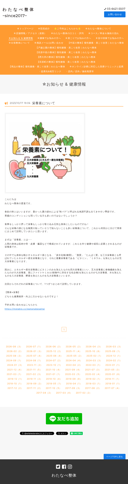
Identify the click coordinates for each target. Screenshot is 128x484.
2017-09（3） (73, 388)
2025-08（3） (14, 355)
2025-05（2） (74, 355)
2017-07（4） (113, 388)
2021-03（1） (14, 374)
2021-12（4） (15, 369)
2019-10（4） (54, 378)
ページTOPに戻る (114, 456)
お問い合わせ (115, 14)
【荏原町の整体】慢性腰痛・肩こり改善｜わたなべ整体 (66, 61)
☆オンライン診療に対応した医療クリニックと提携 (96, 66)
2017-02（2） (84, 392)
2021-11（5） (34, 369)
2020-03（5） (73, 374)
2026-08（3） (14, 346)
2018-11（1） (113, 378)
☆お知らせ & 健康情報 (21, 38)
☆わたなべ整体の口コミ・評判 (67, 33)
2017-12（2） (15, 388)
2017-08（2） (93, 388)
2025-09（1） (113, 351)
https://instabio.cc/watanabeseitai (25, 309)
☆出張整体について (19, 42)
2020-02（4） (93, 374)
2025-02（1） (94, 355)
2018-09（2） (35, 383)
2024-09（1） (14, 360)
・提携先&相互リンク (50, 71)
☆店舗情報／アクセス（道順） (30, 33)
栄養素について (43, 103)
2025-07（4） (34, 355)
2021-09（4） (73, 369)
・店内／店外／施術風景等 (80, 71)
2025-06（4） (54, 355)
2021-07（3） (93, 369)
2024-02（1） (114, 360)
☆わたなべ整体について (98, 28)
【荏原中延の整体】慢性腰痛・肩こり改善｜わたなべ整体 (66, 52)
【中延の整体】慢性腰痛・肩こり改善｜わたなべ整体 (96, 42)
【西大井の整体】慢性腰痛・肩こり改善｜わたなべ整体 (66, 57)
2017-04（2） (44, 392)
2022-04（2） (74, 365)
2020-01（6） (113, 374)
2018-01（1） (113, 383)
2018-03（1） (94, 383)
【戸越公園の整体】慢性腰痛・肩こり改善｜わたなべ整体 (66, 47)
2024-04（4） (74, 360)
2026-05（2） (74, 346)
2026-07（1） (34, 346)
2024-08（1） (34, 360)
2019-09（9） (74, 378)
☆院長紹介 (44, 28)
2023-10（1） (54, 365)
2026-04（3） (94, 346)
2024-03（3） (94, 360)
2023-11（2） (35, 365)
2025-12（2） (54, 351)
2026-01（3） (35, 351)
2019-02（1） (93, 378)
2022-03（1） (94, 365)
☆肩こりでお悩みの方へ (78, 38)
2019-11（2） (34, 378)
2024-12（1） (114, 355)
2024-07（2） (54, 360)
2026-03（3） (114, 346)
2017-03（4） (64, 392)
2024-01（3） (15, 365)
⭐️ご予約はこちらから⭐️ (67, 28)
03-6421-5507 (116, 8)
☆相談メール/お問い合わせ (48, 42)
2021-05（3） (113, 369)
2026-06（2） (54, 346)
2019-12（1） (15, 378)
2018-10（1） (15, 383)
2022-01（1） (113, 365)
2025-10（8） (93, 351)
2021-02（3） (34, 374)
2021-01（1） (53, 374)
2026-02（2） (15, 351)
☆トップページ (25, 28)
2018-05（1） (54, 383)
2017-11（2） (34, 388)
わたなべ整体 (64, 475)
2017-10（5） (54, 388)
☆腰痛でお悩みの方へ (49, 38)
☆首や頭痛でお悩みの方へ (110, 38)
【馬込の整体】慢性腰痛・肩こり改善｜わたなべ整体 (37, 66)
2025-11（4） (74, 351)
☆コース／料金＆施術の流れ (103, 33)
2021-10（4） (54, 369)
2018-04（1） (74, 383)
